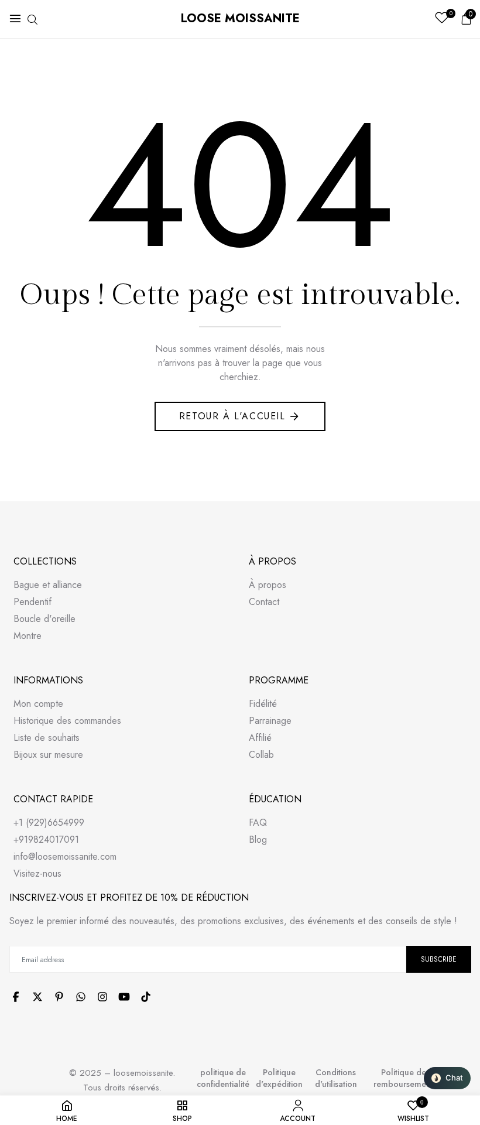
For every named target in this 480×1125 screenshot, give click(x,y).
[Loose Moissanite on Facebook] (15, 996)
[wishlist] (441, 19)
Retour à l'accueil (232, 416)
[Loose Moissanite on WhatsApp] (80, 996)
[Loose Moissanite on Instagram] (102, 996)
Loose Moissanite (240, 18)
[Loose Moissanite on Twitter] (37, 996)
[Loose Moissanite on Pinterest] (59, 996)
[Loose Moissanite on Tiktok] (145, 996)
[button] (447, 1078)
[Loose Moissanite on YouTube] (124, 996)
